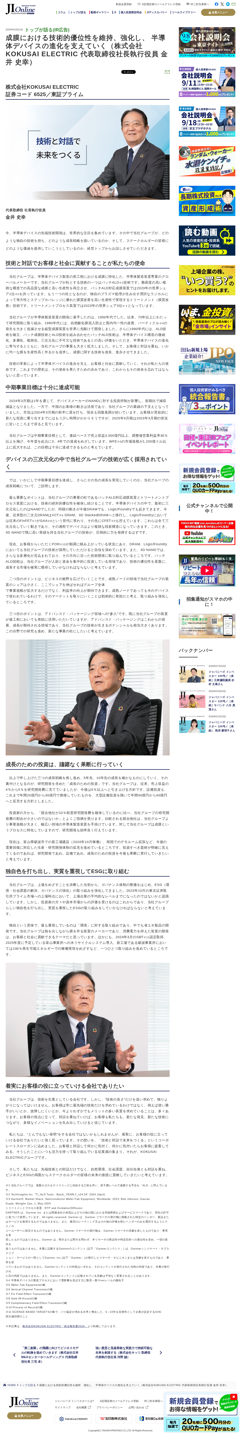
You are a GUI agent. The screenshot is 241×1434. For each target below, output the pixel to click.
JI (115, 12)
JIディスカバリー (156, 12)
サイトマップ (63, 1407)
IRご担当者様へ (200, 4)
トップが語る (78, 12)
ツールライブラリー (184, 12)
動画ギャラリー (100, 12)
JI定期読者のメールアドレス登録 (161, 4)
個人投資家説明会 (131, 12)
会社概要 (81, 1407)
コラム (62, 12)
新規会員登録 (124, 4)
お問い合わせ (136, 1407)
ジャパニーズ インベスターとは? (74, 1400)
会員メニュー (220, 12)
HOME (12, 1385)
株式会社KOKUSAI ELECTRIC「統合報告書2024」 (55, 1326)
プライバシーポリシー (109, 1407)
